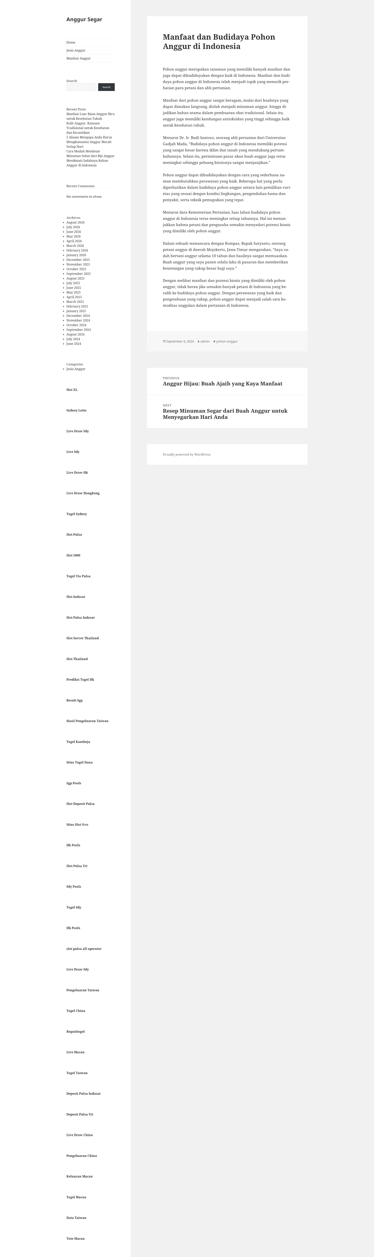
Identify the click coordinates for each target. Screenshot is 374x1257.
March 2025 (75, 302)
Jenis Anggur (76, 50)
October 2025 (76, 269)
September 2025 (78, 274)
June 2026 (73, 232)
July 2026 (73, 227)
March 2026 (75, 246)
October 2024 (76, 325)
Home (70, 42)
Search (71, 81)
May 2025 (73, 292)
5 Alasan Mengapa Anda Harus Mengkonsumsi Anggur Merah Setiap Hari (89, 142)
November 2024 (78, 320)
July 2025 (73, 283)
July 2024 (73, 339)
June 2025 (73, 288)
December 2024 (78, 316)
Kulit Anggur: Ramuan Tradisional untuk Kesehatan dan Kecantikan (87, 128)
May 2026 (73, 236)
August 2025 (75, 278)
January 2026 (76, 255)
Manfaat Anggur (78, 58)
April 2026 (74, 241)
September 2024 (78, 330)
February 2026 (77, 250)
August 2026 (75, 222)
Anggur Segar (84, 19)
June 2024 (73, 344)
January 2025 (76, 311)
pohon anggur (227, 341)
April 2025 (74, 297)
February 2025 (77, 306)
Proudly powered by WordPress (187, 454)
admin (205, 341)
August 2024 (75, 334)
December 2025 (78, 260)
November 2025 (78, 264)
